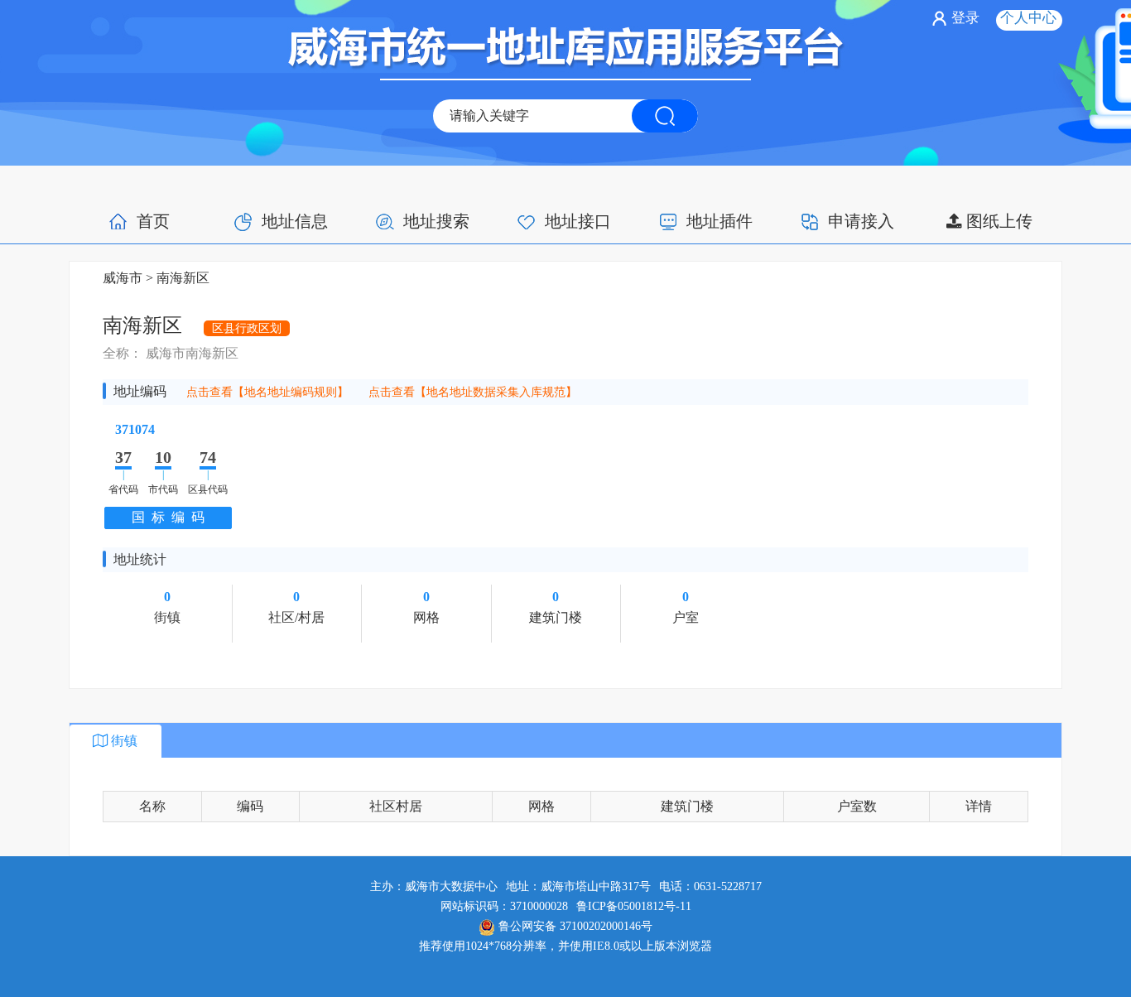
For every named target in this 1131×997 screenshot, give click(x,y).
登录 (965, 18)
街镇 (122, 741)
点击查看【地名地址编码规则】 (269, 392)
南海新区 (181, 278)
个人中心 (1028, 18)
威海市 (122, 278)
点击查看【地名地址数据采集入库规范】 (472, 392)
